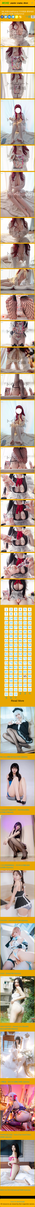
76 (20, 662)
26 (11, 627)
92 (11, 676)
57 (15, 649)
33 (15, 631)
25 (6, 627)
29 (25, 627)
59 (25, 649)
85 (6, 671)
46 (20, 640)
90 (29, 671)
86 (11, 671)
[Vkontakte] (9, 16)
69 (15, 658)
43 (6, 640)
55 (6, 649)
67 (6, 658)
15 (15, 618)
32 (11, 631)
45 (15, 640)
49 (6, 645)
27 (15, 627)
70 (20, 658)
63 (15, 654)
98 (11, 680)
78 (29, 662)
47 (25, 640)
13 (6, 618)
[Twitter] (5, 16)
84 (29, 667)
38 (11, 636)
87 (15, 671)
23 (25, 622)
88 (20, 671)
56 (11, 649)
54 (29, 645)
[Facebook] (2, 16)
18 (29, 618)
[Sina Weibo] (16, 16)
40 (20, 636)
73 (6, 662)
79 (6, 667)
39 (15, 636)
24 (29, 622)
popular (13, 3)
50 (11, 645)
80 (11, 667)
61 (6, 654)
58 (20, 649)
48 (29, 640)
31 (6, 631)
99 (15, 680)
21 (15, 622)
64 (20, 654)
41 (25, 636)
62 (11, 654)
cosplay (20, 3)
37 (6, 636)
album (25, 3)
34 (20, 631)
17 (25, 618)
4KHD (5, 2)
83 (25, 667)
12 (29, 613)
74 (11, 662)
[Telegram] (13, 16)
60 (29, 649)
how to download (17, 1202)
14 (11, 618)
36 (29, 631)
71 (25, 658)
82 (20, 667)
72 (29, 658)
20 (11, 622)
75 (15, 662)
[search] (31, 3)
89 (25, 671)
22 (20, 622)
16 (20, 618)
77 (25, 662)
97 (6, 680)
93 (15, 676)
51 (15, 645)
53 (25, 645)
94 (20, 676)
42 (29, 636)
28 (20, 627)
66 (29, 654)
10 (20, 613)
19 (6, 622)
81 (15, 667)
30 (29, 627)
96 (29, 676)
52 (20, 645)
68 (11, 658)
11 (25, 613)
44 (11, 640)
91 (6, 676)
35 (25, 631)
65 (25, 654)
